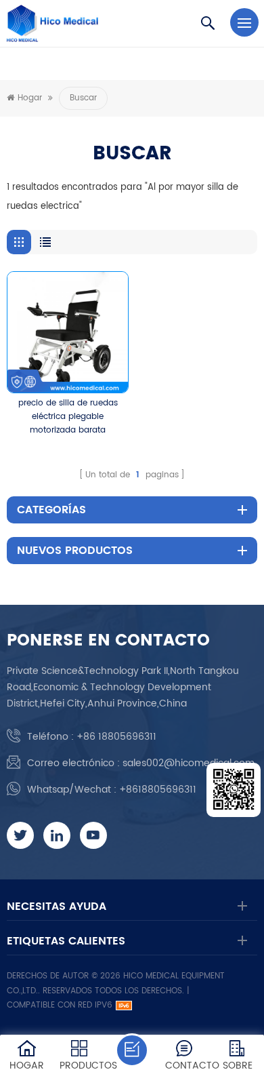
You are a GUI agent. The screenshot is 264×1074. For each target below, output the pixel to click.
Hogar (30, 98)
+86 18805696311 (116, 736)
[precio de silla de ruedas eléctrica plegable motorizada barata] (67, 332)
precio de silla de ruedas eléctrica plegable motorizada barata (68, 417)
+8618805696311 (157, 789)
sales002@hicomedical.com (189, 763)
